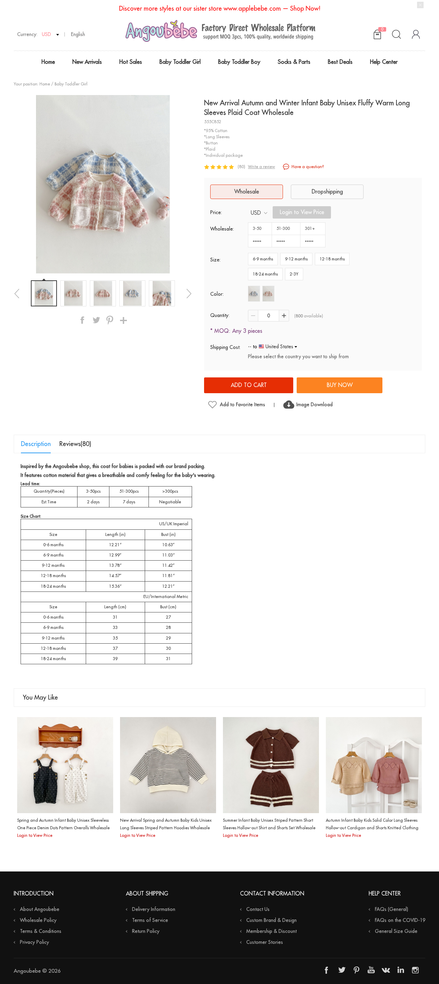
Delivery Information (153, 909)
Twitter (341, 970)
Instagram (415, 970)
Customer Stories (264, 942)
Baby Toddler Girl (180, 62)
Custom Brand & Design (271, 920)
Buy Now (340, 385)
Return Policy (145, 931)
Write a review (261, 167)
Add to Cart (249, 385)
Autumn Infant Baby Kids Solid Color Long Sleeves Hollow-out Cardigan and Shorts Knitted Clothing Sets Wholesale (372, 827)
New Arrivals (87, 62)
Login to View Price (302, 212)
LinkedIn (400, 970)
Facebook (327, 970)
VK (386, 970)
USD (256, 213)
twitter (96, 320)
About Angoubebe (39, 909)
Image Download (314, 404)
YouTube (371, 970)
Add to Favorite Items (242, 404)
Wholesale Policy (38, 920)
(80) (241, 167)
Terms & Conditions (40, 931)
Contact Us (258, 909)
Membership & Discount (271, 931)
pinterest (110, 320)
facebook (82, 320)
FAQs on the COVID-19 (400, 920)
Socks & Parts (294, 62)
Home (48, 62)
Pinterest (356, 970)
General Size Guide (396, 931)
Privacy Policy (34, 942)
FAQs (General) (391, 909)
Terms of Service (150, 920)
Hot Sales (130, 62)
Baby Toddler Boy (239, 62)
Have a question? (308, 167)
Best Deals (340, 62)
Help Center (384, 62)
